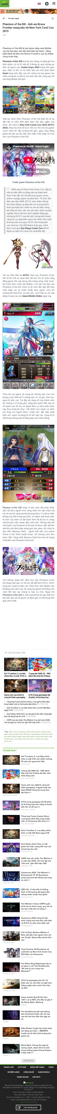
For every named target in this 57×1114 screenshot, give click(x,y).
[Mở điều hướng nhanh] (52, 18)
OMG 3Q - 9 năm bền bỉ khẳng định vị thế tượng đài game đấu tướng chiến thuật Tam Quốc (35, 892)
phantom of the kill (41, 734)
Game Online (22, 1077)
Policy (35, 1102)
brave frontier (31, 732)
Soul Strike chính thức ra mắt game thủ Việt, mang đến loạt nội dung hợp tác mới (36, 846)
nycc (12, 739)
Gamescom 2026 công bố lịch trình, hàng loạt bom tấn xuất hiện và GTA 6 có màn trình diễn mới (36, 920)
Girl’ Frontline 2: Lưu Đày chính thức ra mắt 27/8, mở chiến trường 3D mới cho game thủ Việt (15, 674)
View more (29, 1061)
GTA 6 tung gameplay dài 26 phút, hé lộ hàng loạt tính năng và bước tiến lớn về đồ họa (39, 696)
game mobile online (43, 732)
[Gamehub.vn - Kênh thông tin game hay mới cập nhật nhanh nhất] (4, 3)
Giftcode (22, 1067)
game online (13, 732)
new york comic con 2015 (31, 739)
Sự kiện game (13, 1072)
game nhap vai (9, 734)
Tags (6, 732)
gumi (17, 734)
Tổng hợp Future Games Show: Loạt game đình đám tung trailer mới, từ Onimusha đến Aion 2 (35, 818)
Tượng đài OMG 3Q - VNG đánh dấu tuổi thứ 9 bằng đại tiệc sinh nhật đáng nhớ (40, 674)
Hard (4, 35)
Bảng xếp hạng (37, 1067)
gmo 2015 (23, 734)
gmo (23, 732)
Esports (36, 1077)
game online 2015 (37, 736)
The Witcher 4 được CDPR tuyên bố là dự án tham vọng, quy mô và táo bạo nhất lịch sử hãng (36, 906)
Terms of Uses (25, 1102)
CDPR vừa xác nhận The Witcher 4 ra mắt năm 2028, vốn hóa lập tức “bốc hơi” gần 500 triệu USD (36, 860)
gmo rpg (30, 734)
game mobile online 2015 (21, 736)
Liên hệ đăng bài (30, 1107)
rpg (20, 732)
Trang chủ (9, 1067)
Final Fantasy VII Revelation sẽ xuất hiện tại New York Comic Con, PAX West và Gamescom (36, 951)
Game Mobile (44, 1072)
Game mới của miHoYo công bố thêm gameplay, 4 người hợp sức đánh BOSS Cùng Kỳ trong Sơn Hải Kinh (15, 696)
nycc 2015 (18, 739)
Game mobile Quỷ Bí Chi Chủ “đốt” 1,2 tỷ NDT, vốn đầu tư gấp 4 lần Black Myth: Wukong (36, 999)
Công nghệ (28, 1072)
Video (51, 1067)
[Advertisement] (28, 627)
